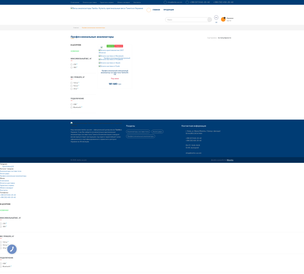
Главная (156, 10)
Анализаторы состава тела (138, 132)
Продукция (169, 10)
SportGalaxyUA (7, 166)
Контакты (137, 2)
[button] (115, 51)
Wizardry (230, 160)
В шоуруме (76, 45)
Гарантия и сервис (107, 2)
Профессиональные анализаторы (140, 136)
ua (216, 22)
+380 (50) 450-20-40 (223, 2)
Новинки (75, 51)
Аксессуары (157, 132)
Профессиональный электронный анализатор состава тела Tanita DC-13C (115, 72)
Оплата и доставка (90, 2)
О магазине (75, 2)
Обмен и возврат (123, 2)
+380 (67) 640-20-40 (199, 2)
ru (216, 17)
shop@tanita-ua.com (174, 2)
